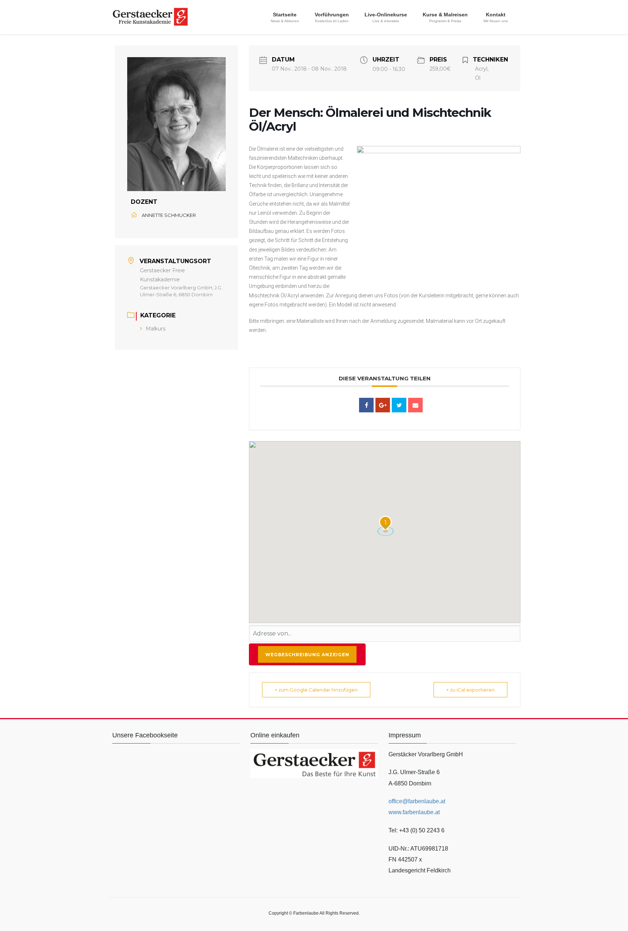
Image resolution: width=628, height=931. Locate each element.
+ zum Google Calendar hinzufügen (316, 690)
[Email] (415, 405)
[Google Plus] (382, 405)
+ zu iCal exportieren (470, 690)
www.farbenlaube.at (414, 812)
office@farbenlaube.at (417, 801)
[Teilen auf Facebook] (366, 405)
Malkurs (155, 328)
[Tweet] (399, 405)
